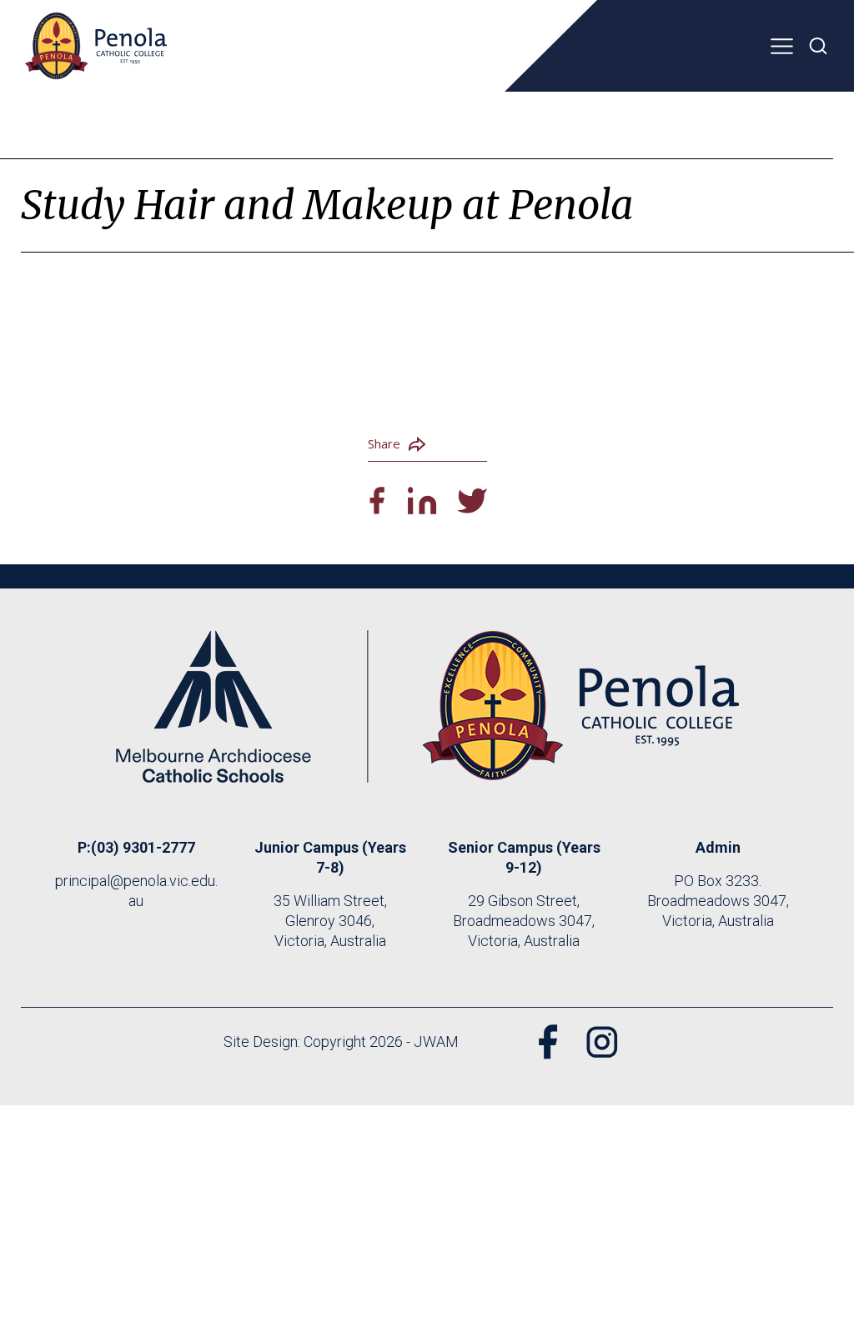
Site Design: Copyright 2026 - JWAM (341, 1041)
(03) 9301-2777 (143, 847)
